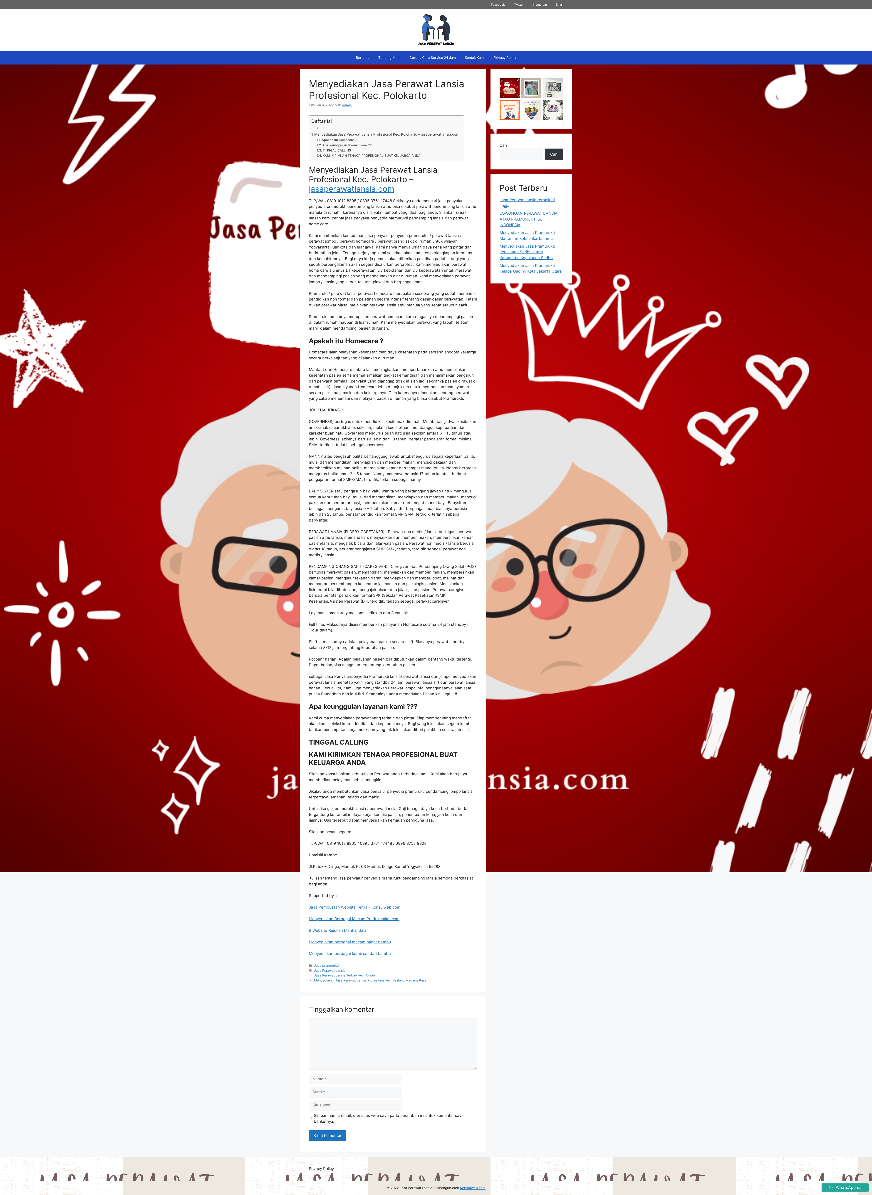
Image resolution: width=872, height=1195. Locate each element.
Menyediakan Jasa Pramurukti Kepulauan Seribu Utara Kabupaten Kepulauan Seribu (527, 252)
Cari (503, 145)
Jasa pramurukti (326, 965)
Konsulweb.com (473, 1188)
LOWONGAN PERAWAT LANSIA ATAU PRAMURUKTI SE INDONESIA (528, 219)
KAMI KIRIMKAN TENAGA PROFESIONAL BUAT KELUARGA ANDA (372, 155)
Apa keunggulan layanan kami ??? (347, 145)
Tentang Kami (389, 57)
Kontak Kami (475, 57)
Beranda (362, 57)
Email (559, 4)
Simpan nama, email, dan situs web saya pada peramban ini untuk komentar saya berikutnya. (389, 1118)
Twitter (519, 4)
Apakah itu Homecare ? (339, 140)
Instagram (540, 4)
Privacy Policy (505, 57)
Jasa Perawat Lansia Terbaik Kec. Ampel (344, 975)
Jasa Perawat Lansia (329, 970)
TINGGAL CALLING (337, 150)
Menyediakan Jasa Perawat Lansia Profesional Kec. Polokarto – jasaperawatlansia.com (386, 134)
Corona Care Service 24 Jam (432, 57)
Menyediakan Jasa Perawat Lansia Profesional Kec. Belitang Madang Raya (370, 980)
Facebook (498, 4)
